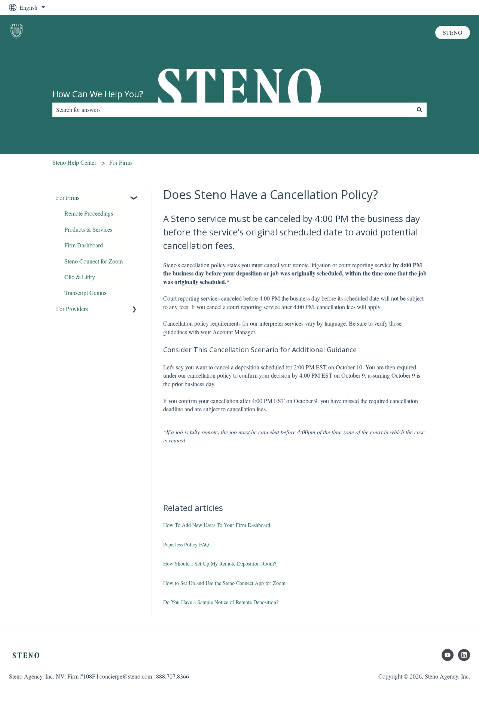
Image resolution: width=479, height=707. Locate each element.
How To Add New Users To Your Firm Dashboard (216, 524)
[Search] (419, 110)
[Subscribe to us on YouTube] (448, 655)
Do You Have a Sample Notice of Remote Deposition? (220, 602)
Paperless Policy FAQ (186, 544)
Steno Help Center (74, 162)
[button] (134, 198)
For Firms (120, 162)
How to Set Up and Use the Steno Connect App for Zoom (224, 582)
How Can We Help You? (97, 94)
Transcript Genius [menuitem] (85, 292)
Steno (453, 32)
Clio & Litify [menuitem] (79, 277)
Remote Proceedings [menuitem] (88, 213)
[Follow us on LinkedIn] (464, 655)
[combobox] (232, 110)
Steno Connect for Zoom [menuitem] (93, 261)
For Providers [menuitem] (72, 309)
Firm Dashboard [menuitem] (83, 245)
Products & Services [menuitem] (88, 229)
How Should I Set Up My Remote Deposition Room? (219, 563)
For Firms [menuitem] (67, 197)
